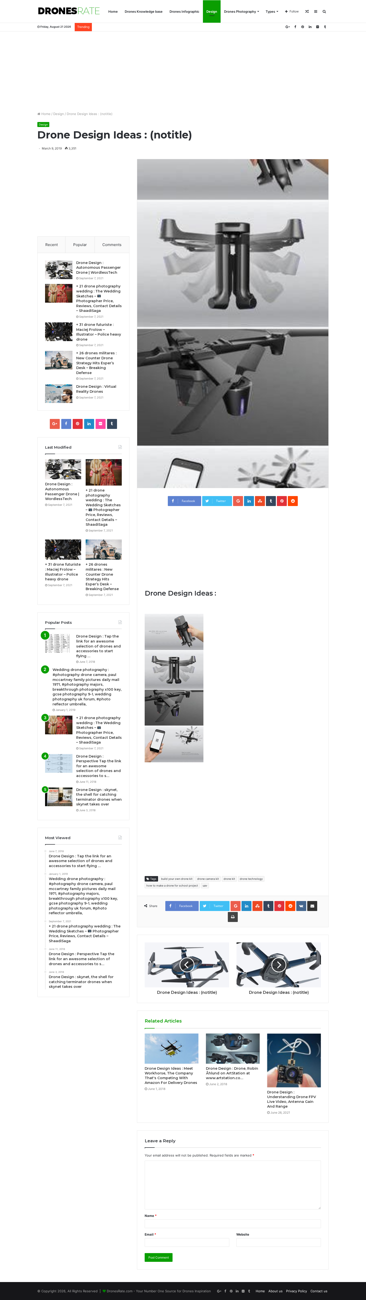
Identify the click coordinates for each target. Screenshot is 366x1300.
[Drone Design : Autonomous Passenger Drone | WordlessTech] (58, 269)
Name (151, 1216)
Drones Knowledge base (144, 11)
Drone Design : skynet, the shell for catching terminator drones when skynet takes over (99, 797)
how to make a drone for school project (172, 885)
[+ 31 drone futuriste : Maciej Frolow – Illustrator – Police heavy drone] (58, 331)
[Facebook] (295, 26)
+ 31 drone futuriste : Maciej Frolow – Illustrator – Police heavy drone (98, 332)
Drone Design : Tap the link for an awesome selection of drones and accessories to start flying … (98, 646)
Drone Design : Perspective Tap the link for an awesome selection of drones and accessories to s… (98, 766)
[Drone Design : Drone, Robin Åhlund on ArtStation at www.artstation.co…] (233, 1049)
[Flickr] (317, 26)
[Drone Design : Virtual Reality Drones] (58, 393)
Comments (112, 244)
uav (205, 885)
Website (242, 1234)
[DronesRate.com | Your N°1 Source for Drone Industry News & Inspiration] (69, 11)
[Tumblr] (325, 26)
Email (150, 1234)
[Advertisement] (183, 71)
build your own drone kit (176, 879)
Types (270, 11)
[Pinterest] (302, 26)
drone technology (251, 879)
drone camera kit (208, 879)
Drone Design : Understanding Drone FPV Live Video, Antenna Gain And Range (291, 1099)
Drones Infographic (184, 11)
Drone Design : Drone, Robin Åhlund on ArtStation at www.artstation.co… (232, 1073)
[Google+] (287, 26)
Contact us (318, 1291)
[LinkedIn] (310, 26)
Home (113, 11)
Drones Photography (240, 11)
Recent (51, 244)
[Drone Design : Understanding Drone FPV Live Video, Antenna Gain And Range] (294, 1060)
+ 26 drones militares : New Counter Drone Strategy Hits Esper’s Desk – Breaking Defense (96, 363)
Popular (80, 244)
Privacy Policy (296, 1291)
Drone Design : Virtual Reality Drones (96, 389)
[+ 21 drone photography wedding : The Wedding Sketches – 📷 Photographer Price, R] (58, 293)
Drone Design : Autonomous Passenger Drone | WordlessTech (98, 267)
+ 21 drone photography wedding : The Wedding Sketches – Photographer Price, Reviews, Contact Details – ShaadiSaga (99, 298)
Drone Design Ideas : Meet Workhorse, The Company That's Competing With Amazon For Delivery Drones (171, 1075)
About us (275, 1291)
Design (211, 11)
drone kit (229, 879)
